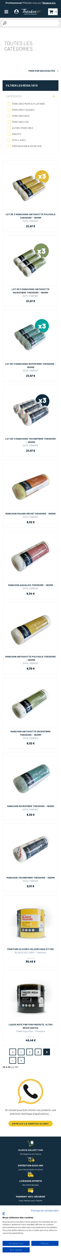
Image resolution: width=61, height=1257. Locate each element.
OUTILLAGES (19, 140)
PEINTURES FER (20, 121)
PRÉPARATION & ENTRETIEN (27, 146)
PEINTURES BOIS (20, 115)
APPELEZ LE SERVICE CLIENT (30, 1123)
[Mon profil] (16, 12)
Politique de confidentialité (44, 1210)
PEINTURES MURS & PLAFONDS (28, 103)
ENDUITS (16, 134)
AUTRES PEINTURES (22, 128)
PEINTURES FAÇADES (23, 109)
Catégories (14, 96)
